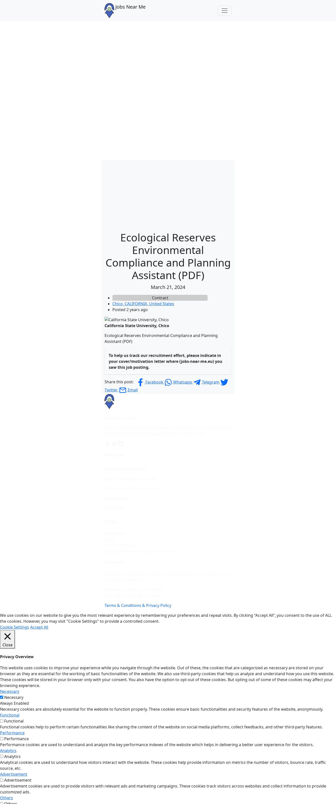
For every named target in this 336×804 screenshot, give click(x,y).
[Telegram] (121, 443)
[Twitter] (114, 443)
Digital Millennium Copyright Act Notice (141, 551)
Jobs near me (117, 498)
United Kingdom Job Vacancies (133, 488)
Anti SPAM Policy (120, 545)
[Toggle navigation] (224, 11)
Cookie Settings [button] (14, 627)
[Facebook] (108, 443)
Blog (109, 539)
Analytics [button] (8, 750)
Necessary (13, 697)
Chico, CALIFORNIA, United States (143, 303)
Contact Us (115, 533)
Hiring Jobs (115, 508)
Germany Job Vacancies (126, 468)
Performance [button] (12, 733)
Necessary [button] (9, 691)
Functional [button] (9, 715)
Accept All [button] (39, 627)
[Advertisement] (168, 194)
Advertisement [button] (13, 774)
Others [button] (6, 798)
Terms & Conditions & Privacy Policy (138, 605)
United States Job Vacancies (130, 478)
